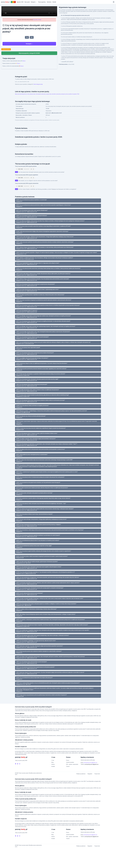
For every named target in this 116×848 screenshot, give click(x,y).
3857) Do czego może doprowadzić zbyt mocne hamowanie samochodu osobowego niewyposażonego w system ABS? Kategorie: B (44, 460)
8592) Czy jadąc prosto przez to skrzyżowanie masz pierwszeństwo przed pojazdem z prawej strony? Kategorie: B (40, 450)
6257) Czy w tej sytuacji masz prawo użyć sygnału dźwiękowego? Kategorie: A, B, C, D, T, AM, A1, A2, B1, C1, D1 (32, 211)
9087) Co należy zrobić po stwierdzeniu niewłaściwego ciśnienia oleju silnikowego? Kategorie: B (36, 609)
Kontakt (54, 2)
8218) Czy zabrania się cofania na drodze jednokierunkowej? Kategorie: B (30, 416)
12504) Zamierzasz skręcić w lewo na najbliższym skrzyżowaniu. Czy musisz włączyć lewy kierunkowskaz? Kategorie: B (41, 364)
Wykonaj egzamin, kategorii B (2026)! (29, 53)
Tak (27, 37)
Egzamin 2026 (20, 2)
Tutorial (67, 766)
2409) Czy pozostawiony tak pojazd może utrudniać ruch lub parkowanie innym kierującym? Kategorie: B (38, 483)
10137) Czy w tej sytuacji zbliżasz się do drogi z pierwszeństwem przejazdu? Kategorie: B (34, 514)
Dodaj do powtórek (6, 49)
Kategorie (33, 2)
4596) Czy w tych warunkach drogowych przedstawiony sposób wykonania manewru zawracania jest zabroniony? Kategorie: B (43, 300)
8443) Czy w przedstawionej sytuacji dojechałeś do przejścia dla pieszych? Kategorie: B (34, 678)
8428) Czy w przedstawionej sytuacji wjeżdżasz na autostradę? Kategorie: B (31, 200)
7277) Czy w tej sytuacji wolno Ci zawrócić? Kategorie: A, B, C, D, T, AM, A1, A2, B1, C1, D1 (26, 311)
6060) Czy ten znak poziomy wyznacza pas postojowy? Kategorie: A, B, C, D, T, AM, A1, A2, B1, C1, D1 (29, 594)
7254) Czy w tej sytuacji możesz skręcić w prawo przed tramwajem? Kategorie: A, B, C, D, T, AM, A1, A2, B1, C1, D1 (32, 337)
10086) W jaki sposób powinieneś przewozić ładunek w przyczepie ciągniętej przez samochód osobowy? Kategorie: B (41, 369)
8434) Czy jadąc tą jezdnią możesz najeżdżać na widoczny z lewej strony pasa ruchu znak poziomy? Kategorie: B (40, 295)
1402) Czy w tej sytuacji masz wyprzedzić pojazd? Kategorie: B (28, 348)
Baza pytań (27, 2)
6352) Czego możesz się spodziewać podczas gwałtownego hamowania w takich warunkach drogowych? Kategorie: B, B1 (41, 695)
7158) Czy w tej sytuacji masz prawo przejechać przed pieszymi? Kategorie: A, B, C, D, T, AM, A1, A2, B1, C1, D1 (31, 385)
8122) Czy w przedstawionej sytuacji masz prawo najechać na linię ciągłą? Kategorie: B (34, 546)
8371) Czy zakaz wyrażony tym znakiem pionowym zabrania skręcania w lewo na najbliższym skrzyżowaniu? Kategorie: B (42, 488)
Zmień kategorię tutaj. (38, 84)
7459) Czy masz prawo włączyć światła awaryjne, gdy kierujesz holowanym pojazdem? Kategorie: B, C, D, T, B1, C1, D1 (37, 562)
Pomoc (67, 760)
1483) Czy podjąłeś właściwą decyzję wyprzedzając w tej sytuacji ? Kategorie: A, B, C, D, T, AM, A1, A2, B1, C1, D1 (32, 358)
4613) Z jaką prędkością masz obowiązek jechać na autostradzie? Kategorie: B (31, 455)
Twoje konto (97, 773)
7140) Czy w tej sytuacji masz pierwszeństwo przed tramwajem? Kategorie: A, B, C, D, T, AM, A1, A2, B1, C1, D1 (31, 662)
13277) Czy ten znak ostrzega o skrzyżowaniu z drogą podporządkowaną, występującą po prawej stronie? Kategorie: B (41, 520)
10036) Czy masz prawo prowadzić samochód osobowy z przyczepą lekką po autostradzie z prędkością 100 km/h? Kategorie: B (43, 227)
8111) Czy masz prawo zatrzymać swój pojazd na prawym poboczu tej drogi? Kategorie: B (34, 493)
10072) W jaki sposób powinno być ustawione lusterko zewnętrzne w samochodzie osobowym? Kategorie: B (39, 652)
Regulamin (90, 773)
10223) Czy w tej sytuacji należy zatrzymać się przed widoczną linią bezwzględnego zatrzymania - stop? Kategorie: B (41, 504)
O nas (52, 760)
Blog (52, 762)
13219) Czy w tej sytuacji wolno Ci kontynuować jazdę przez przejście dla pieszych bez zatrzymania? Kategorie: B (40, 478)
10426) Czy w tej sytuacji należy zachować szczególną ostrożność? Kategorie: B (32, 406)
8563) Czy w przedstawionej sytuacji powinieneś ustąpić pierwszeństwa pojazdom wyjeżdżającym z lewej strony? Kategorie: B (43, 205)
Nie (31, 37)
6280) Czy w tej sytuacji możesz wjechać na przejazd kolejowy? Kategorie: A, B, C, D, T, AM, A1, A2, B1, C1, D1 (31, 216)
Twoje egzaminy (42, 2)
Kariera (53, 764)
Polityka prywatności (80, 773)
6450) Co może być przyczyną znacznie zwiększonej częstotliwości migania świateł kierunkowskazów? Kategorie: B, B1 (41, 429)
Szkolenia (49, 2)
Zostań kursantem (70, 762)
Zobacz (24, 60)
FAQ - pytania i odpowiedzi (72, 764)
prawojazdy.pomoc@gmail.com (90, 762)
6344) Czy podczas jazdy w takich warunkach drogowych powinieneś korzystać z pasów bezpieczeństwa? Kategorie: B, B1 (42, 557)
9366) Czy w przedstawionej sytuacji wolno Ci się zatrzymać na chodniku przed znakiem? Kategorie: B (37, 541)
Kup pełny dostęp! (37, 19)
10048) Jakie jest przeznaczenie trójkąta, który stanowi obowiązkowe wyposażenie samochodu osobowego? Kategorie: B (42, 232)
